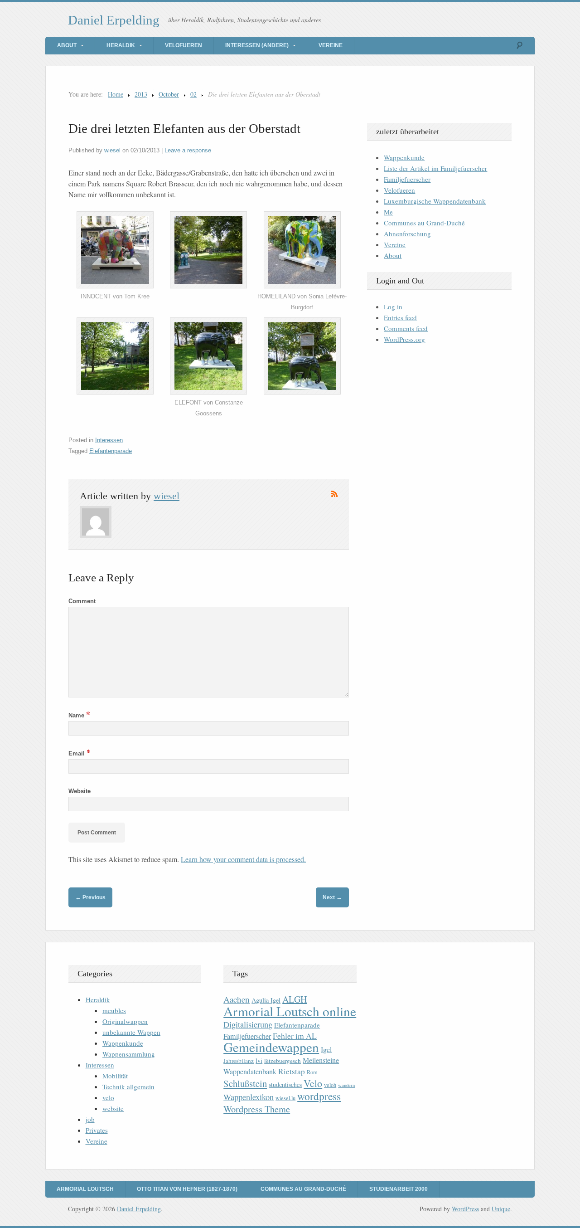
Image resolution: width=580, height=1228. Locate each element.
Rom (312, 1072)
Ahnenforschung (407, 233)
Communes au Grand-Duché (424, 222)
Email (79, 753)
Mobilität (115, 1075)
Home (115, 94)
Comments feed (406, 328)
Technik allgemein (128, 1086)
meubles (114, 1010)
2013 (141, 94)
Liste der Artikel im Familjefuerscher (435, 168)
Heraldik (120, 45)
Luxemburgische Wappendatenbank (435, 200)
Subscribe (334, 494)
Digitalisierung (247, 1024)
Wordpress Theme (256, 1109)
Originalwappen (125, 1021)
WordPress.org (404, 339)
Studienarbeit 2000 (398, 1189)
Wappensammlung (128, 1053)
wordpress (319, 1096)
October (169, 94)
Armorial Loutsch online (289, 1011)
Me (388, 211)
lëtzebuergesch (282, 1061)
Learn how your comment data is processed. (243, 859)
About (67, 45)
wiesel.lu (285, 1098)
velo (108, 1097)
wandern (346, 1085)
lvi (259, 1060)
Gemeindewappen (271, 1047)
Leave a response (187, 150)
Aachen (236, 999)
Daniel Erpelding (114, 20)
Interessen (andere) (257, 45)
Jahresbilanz (238, 1061)
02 (193, 94)
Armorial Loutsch (85, 1189)
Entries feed (400, 317)
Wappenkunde (404, 157)
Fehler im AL (295, 1035)
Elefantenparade (110, 451)
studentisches (285, 1084)
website (113, 1108)
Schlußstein (245, 1083)
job (90, 1119)
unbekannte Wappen (131, 1032)
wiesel (112, 150)
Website (79, 791)
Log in (393, 306)
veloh (330, 1085)
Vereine (331, 45)
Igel (326, 1049)
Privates (97, 1130)
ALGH (294, 999)
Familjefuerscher (407, 179)
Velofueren (183, 45)
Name (79, 715)
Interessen (109, 440)
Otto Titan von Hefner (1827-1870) (187, 1189)
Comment (82, 601)
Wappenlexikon (248, 1097)
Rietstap (291, 1071)
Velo (313, 1083)
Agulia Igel (265, 1000)
